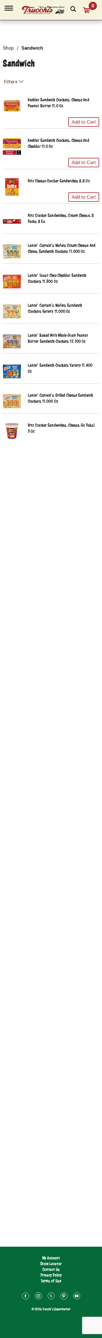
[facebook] (25, 1297)
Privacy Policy (51, 1275)
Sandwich (32, 48)
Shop (8, 48)
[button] (83, 122)
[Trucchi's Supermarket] (46, 9)
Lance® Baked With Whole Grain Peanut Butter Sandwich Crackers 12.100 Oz (58, 338)
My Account (51, 1258)
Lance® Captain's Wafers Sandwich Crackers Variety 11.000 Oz (55, 308)
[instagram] (38, 1297)
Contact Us (51, 1269)
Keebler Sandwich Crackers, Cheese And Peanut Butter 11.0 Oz (58, 103)
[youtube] (76, 1297)
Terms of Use (51, 1281)
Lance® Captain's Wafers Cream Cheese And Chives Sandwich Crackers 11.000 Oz (61, 248)
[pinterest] (63, 1297)
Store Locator (51, 1264)
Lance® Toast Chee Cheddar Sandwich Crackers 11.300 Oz (57, 278)
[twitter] (51, 1297)
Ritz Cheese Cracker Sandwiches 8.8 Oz (59, 181)
